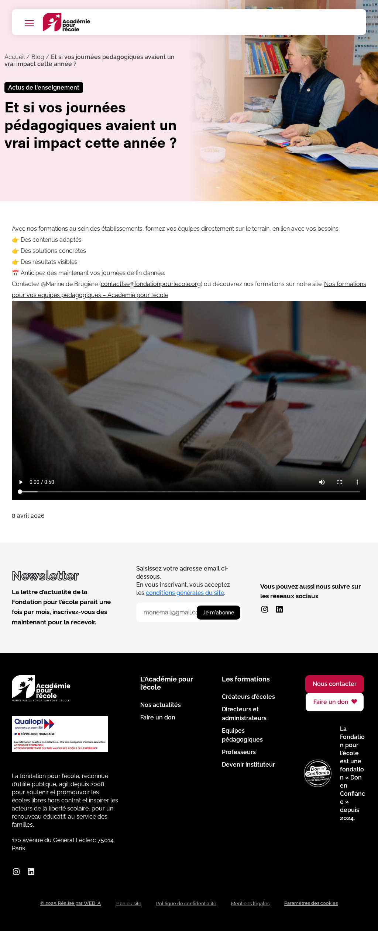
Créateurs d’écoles (248, 696)
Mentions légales (250, 903)
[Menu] (29, 23)
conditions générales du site (185, 592)
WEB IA (92, 903)
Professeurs (239, 752)
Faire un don (157, 717)
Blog (37, 56)
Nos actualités (160, 704)
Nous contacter (335, 683)
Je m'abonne (218, 613)
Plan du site (128, 903)
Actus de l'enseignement (43, 87)
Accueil (14, 56)
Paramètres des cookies (311, 903)
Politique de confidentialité (186, 903)
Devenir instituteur (248, 764)
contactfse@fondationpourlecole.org (151, 283)
